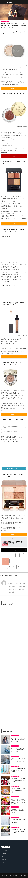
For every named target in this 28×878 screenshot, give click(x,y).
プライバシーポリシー (7, 862)
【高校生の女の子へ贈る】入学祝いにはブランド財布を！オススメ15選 (18, 770)
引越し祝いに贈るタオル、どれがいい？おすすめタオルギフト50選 (18, 790)
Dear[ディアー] (12, 875)
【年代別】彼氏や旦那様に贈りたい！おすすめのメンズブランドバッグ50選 (18, 821)
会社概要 (4, 853)
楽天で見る (14, 156)
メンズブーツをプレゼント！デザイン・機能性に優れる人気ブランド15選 (18, 831)
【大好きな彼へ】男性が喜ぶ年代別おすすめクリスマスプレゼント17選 (18, 811)
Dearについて (5, 850)
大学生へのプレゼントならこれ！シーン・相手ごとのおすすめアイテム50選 (18, 750)
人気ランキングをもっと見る (14, 468)
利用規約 (4, 856)
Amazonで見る (14, 88)
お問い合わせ (5, 859)
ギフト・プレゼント (5, 21)
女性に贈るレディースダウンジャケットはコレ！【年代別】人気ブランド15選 (18, 739)
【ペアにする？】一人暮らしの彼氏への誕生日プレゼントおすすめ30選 (18, 780)
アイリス (9, 581)
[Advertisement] (14, 668)
